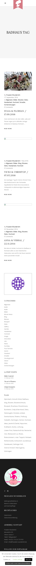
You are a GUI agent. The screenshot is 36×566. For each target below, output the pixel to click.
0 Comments (8, 107)
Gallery (6, 326)
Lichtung (20, 427)
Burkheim (7, 410)
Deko (26, 100)
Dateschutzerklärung (10, 518)
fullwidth (7, 420)
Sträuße (22, 102)
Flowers (17, 416)
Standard (7, 353)
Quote (6, 351)
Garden (6, 329)
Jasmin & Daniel (13, 423)
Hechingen (14, 420)
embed (22, 413)
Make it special (8, 376)
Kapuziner (23, 423)
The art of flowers (10, 381)
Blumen (21, 100)
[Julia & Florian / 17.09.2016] (18, 81)
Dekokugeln (8, 413)
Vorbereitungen (9, 105)
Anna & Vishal (17, 399)
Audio (6, 309)
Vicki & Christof (9, 448)
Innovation (7, 339)
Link (5, 341)
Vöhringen (8, 451)
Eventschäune (9, 416)
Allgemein (9, 100)
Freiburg (24, 416)
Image (6, 336)
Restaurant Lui (13, 434)
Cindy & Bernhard (18, 410)
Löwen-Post (8, 430)
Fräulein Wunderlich (13, 95)
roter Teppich (20, 437)
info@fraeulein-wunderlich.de (17, 542)
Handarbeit (8, 102)
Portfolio (7, 346)
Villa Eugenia (19, 448)
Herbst (21, 420)
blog (5, 403)
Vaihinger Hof (18, 444)
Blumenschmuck (19, 403)
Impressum (7, 515)
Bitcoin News (8, 314)
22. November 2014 (11, 229)
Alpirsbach (7, 399)
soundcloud (27, 441)
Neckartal (27, 430)
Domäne (16, 413)
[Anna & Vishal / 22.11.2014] (18, 213)
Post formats (8, 348)
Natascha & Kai (18, 430)
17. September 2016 (11, 97)
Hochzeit (16, 102)
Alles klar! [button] (28, 559)
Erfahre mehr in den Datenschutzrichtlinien (18, 563)
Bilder (15, 100)
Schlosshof (18, 441)
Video (6, 363)
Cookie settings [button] (17, 559)
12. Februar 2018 (8, 378)
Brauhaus (14, 406)
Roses (21, 434)
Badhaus (25, 399)
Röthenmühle (9, 441)
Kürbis (14, 427)
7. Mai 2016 (24, 161)
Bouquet (7, 322)
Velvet (6, 361)
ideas (6, 423)
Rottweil (28, 437)
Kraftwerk (7, 427)
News (6, 344)
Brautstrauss (23, 406)
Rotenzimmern (9, 437)
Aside (6, 307)
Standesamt (8, 444)
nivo (5, 434)
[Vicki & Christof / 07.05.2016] (18, 147)
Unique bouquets (9, 387)
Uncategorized (9, 358)
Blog (19, 163)
